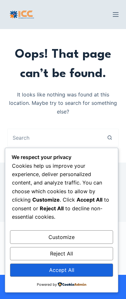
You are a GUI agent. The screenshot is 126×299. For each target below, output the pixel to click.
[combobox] (54, 137)
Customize (61, 237)
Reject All (61, 253)
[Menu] (116, 14)
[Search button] (109, 137)
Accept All (61, 270)
